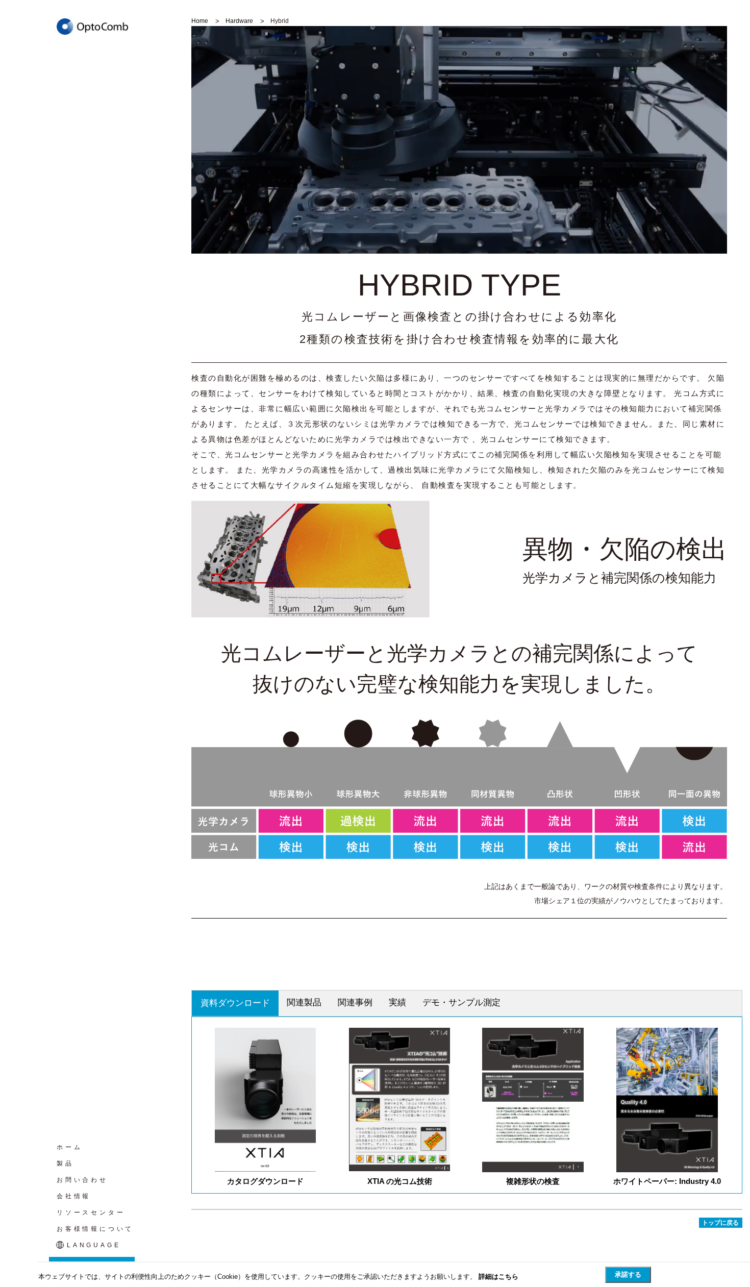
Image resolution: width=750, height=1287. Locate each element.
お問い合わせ (82, 1179)
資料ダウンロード (235, 1003)
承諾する (628, 1274)
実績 (397, 1002)
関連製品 (304, 1002)
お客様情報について (95, 1228)
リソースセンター (91, 1212)
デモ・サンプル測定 (461, 1002)
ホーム (69, 1147)
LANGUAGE (93, 1245)
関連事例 (355, 1002)
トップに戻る (720, 1222)
